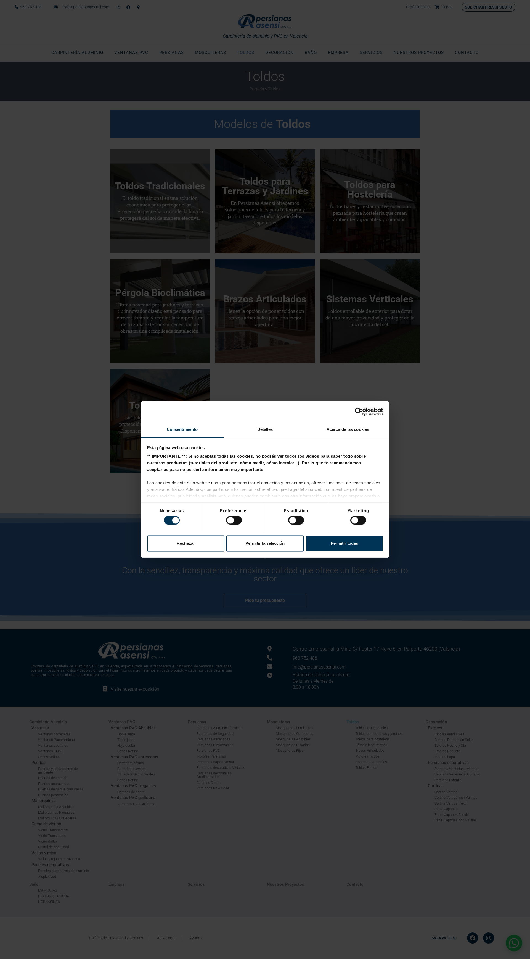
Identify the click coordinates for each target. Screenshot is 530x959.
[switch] (234, 520)
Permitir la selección (265, 543)
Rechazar (186, 543)
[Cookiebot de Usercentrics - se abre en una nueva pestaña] (359, 411)
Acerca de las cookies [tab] (348, 429)
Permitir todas (344, 543)
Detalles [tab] (265, 429)
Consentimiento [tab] (182, 429)
